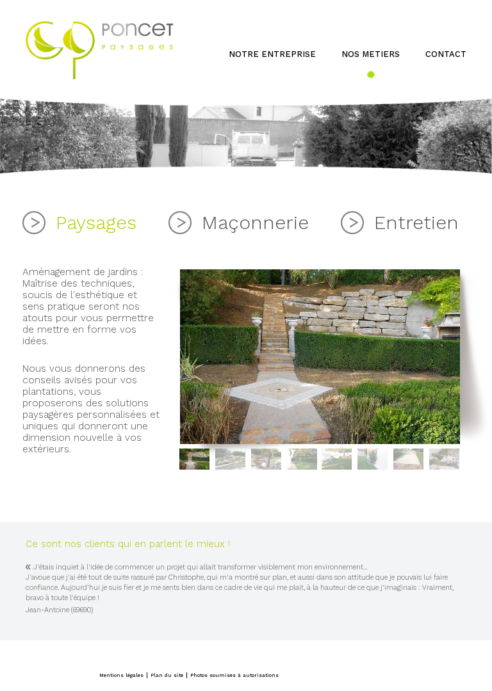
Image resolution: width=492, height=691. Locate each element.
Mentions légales (121, 675)
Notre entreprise (272, 54)
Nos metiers (370, 54)
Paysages (96, 222)
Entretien (416, 222)
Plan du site (167, 675)
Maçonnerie (255, 222)
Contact (445, 54)
